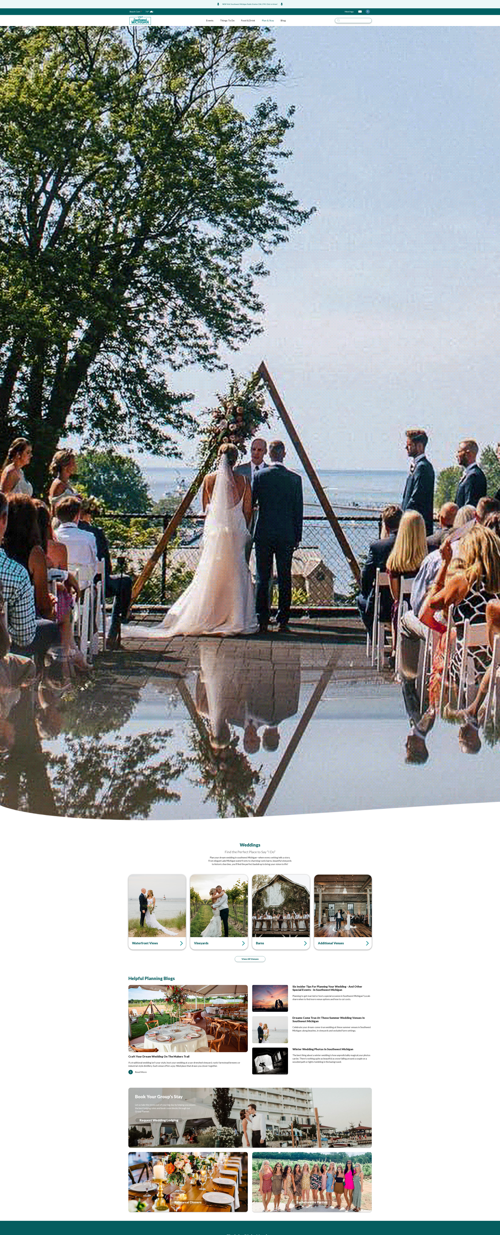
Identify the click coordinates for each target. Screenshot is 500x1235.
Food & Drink (248, 20)
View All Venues (250, 959)
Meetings (349, 11)
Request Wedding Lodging (159, 1120)
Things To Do (227, 20)
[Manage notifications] (368, 11)
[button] (130, 1072)
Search (373, 17)
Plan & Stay (268, 20)
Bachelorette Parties (311, 1202)
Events (210, 20)
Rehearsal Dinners (188, 1202)
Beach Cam (135, 11)
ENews (360, 11)
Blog (283, 20)
